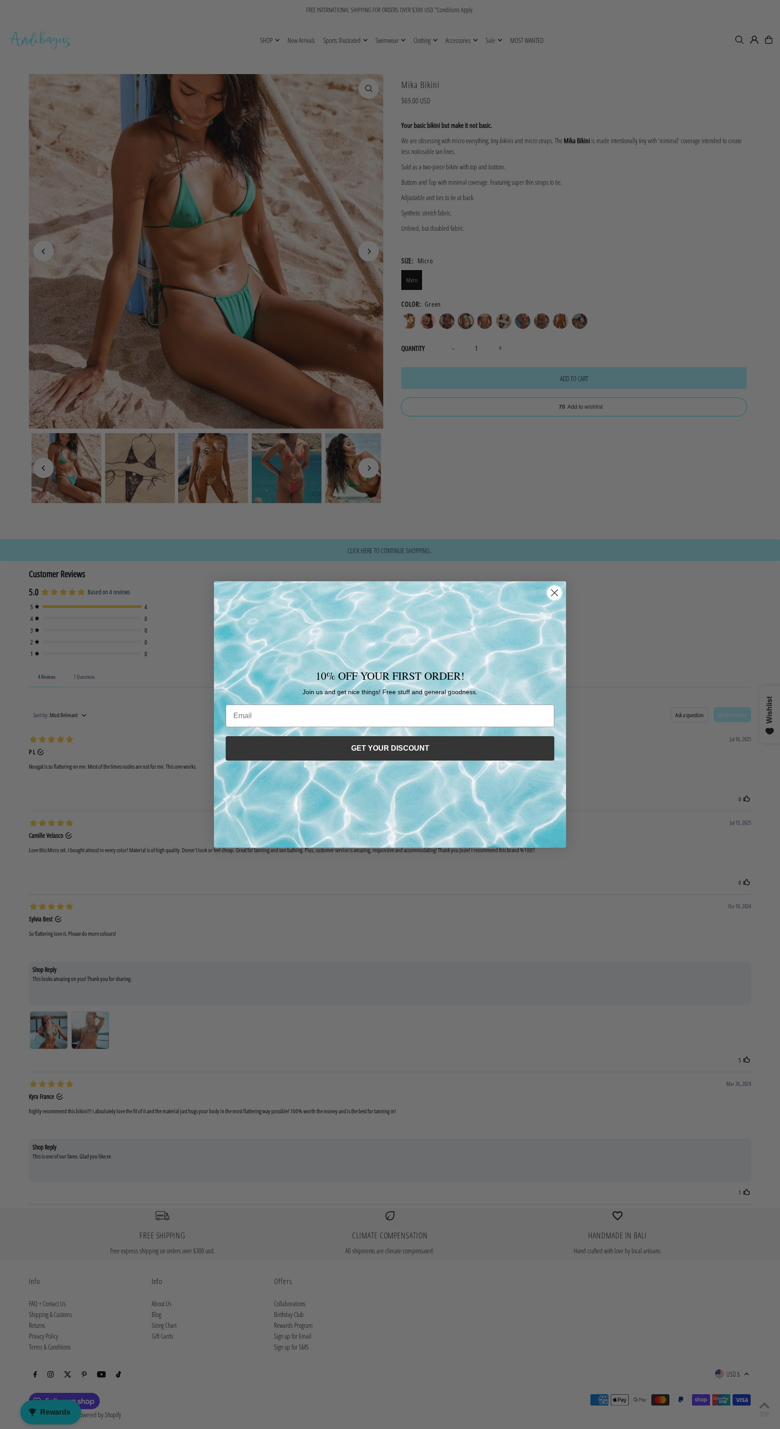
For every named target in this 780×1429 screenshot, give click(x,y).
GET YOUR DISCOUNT (390, 748)
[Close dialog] (554, 593)
